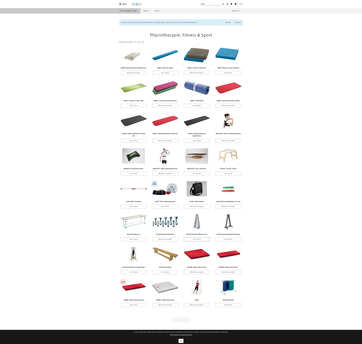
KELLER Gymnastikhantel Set (196, 234)
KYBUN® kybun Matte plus (165, 300)
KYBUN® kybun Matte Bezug (134, 300)
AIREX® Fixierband (197, 100)
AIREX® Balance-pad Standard (228, 68)
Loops (197, 300)
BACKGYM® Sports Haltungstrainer (165, 168)
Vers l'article (165, 73)
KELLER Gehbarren (133, 234)
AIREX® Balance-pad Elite (197, 68)
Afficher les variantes (133, 73)
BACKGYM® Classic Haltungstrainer (228, 133)
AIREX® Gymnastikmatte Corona (228, 100)
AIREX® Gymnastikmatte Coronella (165, 133)
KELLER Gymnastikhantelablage (228, 234)
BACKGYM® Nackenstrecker (133, 168)
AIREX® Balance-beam (165, 68)
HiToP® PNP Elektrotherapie (165, 201)
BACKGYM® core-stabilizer (196, 168)
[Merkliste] (231, 4)
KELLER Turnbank (165, 267)
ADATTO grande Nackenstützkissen (133, 68)
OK (181, 341)
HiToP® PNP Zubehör (196, 201)
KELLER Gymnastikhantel (165, 234)
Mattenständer (228, 300)
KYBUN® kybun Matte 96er (228, 267)
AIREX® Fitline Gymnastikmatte (165, 100)
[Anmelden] (227, 4)
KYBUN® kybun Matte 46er (196, 267)
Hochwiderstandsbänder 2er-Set (228, 201)
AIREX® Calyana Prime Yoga (134, 100)
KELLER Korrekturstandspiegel (134, 267)
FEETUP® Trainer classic (228, 168)
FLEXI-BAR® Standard (133, 201)
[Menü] (120, 4)
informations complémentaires (181, 334)
